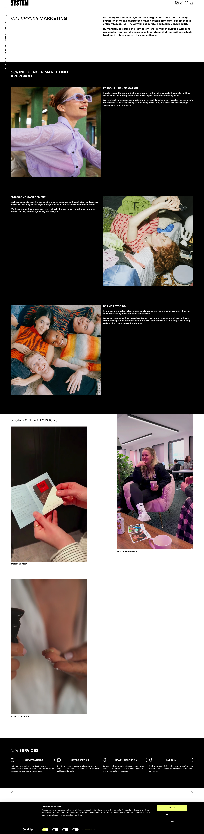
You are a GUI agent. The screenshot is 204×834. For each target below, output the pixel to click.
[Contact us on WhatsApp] (187, 3)
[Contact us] (191, 3)
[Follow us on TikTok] (182, 3)
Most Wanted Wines (127, 551)
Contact (5, 63)
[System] (19, 3)
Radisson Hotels (19, 564)
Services (5, 26)
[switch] (55, 829)
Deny (172, 822)
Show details (87, 830)
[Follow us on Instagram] (177, 3)
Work (5, 37)
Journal (5, 50)
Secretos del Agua (20, 716)
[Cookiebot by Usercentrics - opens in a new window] (28, 829)
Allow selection (172, 815)
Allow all (172, 808)
